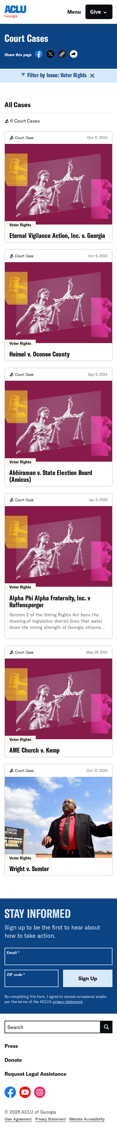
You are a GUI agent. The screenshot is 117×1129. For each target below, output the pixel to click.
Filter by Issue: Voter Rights (57, 75)
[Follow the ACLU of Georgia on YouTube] (25, 1093)
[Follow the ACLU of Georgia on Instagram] (39, 1093)
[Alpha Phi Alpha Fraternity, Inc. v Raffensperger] (58, 566)
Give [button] (95, 11)
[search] (106, 1027)
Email (13, 952)
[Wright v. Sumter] (58, 819)
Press (11, 1046)
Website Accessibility (87, 1119)
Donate (13, 1060)
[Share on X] (50, 56)
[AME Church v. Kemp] (58, 701)
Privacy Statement (50, 1119)
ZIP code (16, 974)
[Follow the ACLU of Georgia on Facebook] (10, 1093)
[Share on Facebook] (39, 56)
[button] (62, 55)
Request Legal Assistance (35, 1074)
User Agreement (18, 1119)
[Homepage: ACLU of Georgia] (24, 11)
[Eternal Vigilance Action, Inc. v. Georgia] (58, 186)
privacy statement (68, 1001)
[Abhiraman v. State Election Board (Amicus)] (58, 427)
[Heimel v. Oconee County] (58, 305)
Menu (74, 12)
